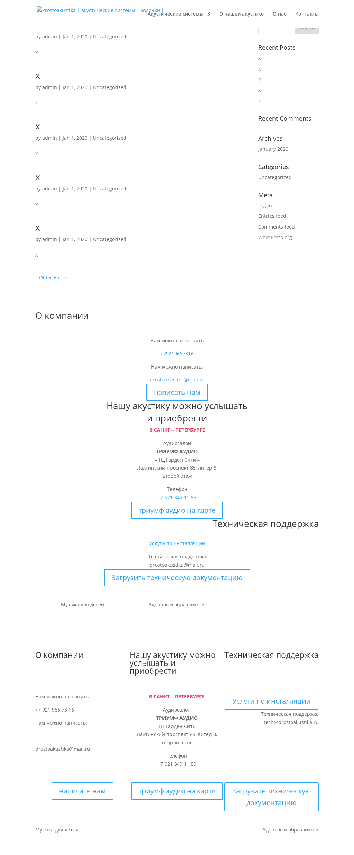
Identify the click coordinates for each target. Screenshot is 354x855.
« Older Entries (52, 277)
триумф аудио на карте (177, 510)
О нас (279, 14)
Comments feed (276, 226)
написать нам (177, 392)
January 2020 (273, 149)
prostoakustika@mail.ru (177, 379)
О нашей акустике (241, 14)
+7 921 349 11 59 (177, 497)
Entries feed (272, 216)
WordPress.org (275, 237)
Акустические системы (175, 14)
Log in (265, 205)
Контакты (307, 14)
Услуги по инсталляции (177, 543)
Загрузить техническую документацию (177, 577)
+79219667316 (177, 353)
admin (49, 36)
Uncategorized (110, 36)
